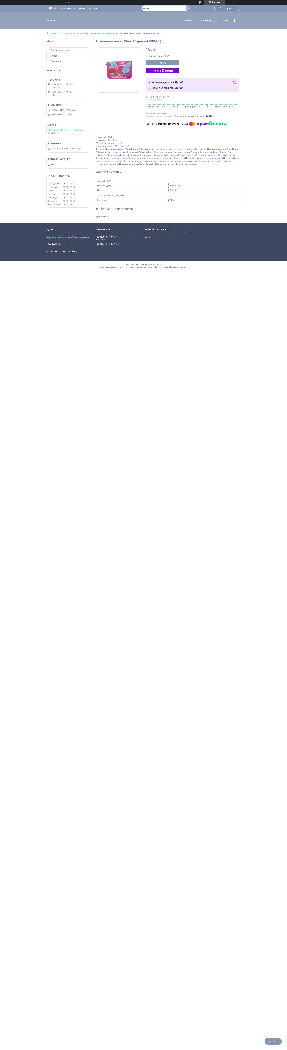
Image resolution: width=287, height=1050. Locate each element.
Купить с (157, 71)
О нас (226, 20)
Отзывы (56, 61)
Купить (162, 63)
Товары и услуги (207, 20)
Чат (276, 1041)
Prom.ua (158, 264)
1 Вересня (108, 33)
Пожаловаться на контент (142, 267)
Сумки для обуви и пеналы (85, 33)
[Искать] (188, 8)
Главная (188, 20)
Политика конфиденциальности (172, 267)
